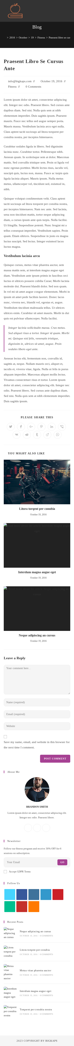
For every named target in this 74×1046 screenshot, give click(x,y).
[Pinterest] (57, 894)
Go (62, 862)
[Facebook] (28, 828)
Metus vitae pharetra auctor (35, 970)
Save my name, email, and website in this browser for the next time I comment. (37, 744)
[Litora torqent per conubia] (10, 952)
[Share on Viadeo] (47, 435)
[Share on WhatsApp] (58, 435)
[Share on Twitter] (11, 427)
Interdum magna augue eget (37, 572)
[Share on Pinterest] (41, 427)
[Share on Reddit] (27, 435)
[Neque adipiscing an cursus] (10, 933)
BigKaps (51, 1040)
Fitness (12, 86)
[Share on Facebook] (21, 427)
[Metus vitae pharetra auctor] (10, 972)
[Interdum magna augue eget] (10, 993)
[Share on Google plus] (31, 427)
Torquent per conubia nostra (36, 1009)
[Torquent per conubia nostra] (10, 1011)
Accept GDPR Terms (20, 871)
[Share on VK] (17, 435)
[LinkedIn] (45, 894)
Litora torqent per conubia (37, 508)
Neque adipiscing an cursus (37, 635)
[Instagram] (37, 828)
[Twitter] (46, 828)
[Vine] (9, 906)
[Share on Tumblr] (37, 435)
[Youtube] (21, 906)
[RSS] (33, 906)
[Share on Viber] (62, 427)
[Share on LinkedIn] (52, 427)
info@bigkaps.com (20, 81)
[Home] (5, 37)
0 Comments (33, 86)
